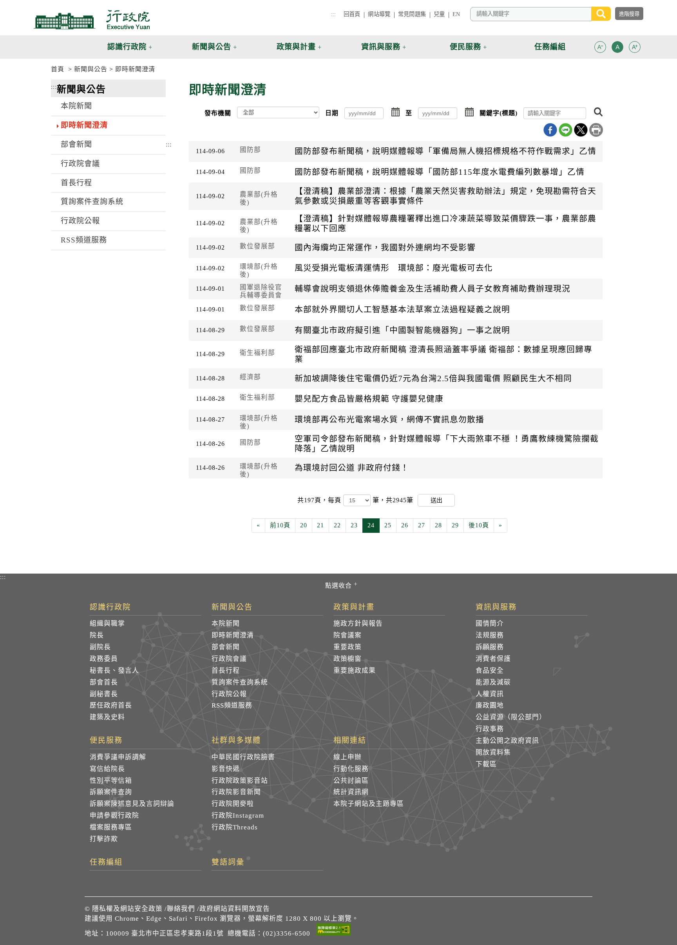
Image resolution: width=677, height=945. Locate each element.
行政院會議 (80, 163)
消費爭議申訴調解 (118, 757)
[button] (600, 47)
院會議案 (347, 635)
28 (438, 525)
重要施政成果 (354, 670)
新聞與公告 (90, 69)
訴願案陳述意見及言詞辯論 (132, 803)
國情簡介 (490, 623)
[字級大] (635, 48)
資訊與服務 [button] (380, 47)
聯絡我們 (181, 908)
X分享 (581, 130)
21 (320, 525)
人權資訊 (490, 694)
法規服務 (490, 635)
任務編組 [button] (550, 47)
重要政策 (347, 647)
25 (387, 525)
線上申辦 (347, 757)
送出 (436, 500)
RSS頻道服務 (84, 240)
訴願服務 (490, 647)
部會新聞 (76, 144)
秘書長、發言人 (114, 670)
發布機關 (218, 113)
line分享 (565, 130)
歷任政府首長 (111, 705)
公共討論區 (351, 780)
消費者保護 (493, 659)
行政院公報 (80, 221)
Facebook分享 (550, 130)
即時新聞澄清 (135, 69)
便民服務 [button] (465, 47)
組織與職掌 (107, 623)
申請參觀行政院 (114, 815)
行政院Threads (235, 827)
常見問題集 (412, 14)
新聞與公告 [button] (211, 47)
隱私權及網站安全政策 (127, 908)
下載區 (486, 764)
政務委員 (104, 659)
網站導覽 (379, 14)
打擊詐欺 (104, 839)
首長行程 (76, 183)
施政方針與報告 (358, 623)
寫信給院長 (107, 769)
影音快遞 (226, 769)
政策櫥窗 (347, 659)
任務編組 (106, 862)
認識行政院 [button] (127, 47)
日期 (331, 113)
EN (456, 14)
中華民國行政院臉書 (243, 757)
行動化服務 (351, 769)
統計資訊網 (351, 792)
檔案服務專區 (111, 827)
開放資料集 (493, 752)
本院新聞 (76, 106)
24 (371, 525)
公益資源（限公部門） (511, 717)
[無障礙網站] (333, 930)
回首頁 (352, 14)
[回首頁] (92, 19)
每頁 (335, 500)
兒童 (439, 14)
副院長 (100, 647)
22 (337, 525)
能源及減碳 (493, 682)
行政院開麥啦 (233, 803)
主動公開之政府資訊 (507, 740)
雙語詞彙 (228, 862)
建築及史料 (107, 717)
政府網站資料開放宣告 (234, 908)
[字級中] (617, 48)
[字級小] (600, 48)
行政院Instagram (238, 815)
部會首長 (104, 682)
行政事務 (490, 729)
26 (404, 525)
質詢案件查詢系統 (92, 201)
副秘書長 (104, 694)
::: (333, 14)
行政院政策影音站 (240, 780)
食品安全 (490, 670)
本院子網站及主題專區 (368, 803)
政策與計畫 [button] (296, 47)
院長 (97, 635)
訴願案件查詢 (111, 792)
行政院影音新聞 (236, 792)
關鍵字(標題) (499, 113)
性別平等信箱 (111, 780)
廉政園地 (490, 705)
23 (354, 525)
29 (455, 525)
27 (421, 525)
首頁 (57, 69)
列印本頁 (596, 130)
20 (303, 525)
